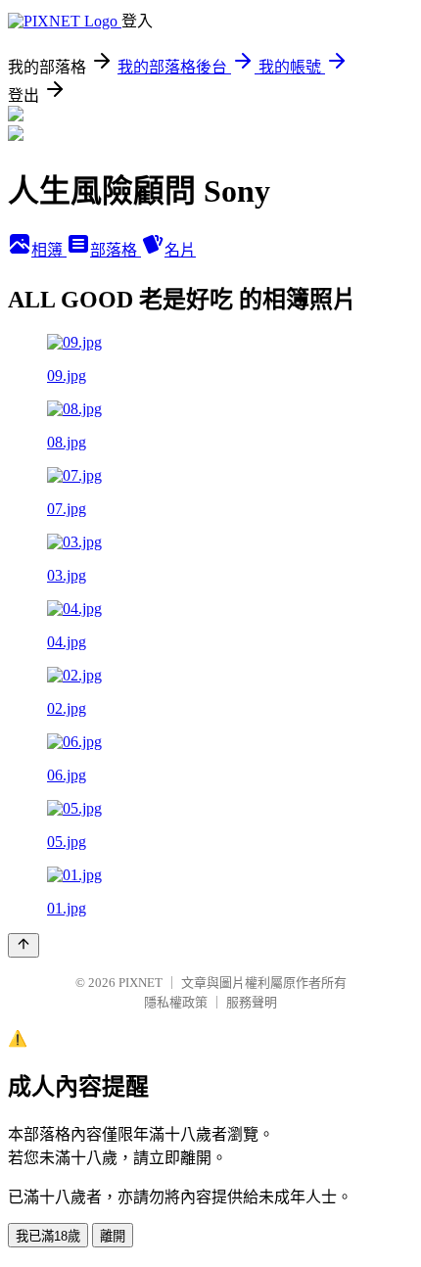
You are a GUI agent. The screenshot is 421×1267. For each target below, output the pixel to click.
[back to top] (23, 945)
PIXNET (140, 982)
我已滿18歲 (48, 1236)
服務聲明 (251, 1002)
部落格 (115, 250)
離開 (112, 1236)
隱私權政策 (176, 1002)
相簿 (49, 250)
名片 (180, 250)
